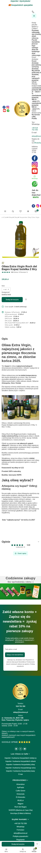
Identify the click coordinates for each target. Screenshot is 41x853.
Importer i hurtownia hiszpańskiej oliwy (20, 764)
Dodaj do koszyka (12, 299)
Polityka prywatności (20, 836)
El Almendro (20, 797)
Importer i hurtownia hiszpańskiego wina (21, 768)
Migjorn (20, 804)
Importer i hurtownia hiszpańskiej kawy (20, 771)
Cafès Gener (20, 791)
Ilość (3, 286)
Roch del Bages (20, 807)
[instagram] (37, 206)
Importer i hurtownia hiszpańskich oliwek (20, 761)
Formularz (20, 830)
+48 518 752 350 (20, 823)
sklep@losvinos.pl (20, 833)
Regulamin (20, 840)
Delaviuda (20, 794)
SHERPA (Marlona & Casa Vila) (20, 810)
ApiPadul (20, 787)
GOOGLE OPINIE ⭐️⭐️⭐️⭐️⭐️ (16, 742)
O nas (20, 774)
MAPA (36, 197)
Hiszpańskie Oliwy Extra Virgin (29, 217)
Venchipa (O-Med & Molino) (20, 813)
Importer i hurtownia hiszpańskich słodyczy (20, 758)
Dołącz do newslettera (15, 655)
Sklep (11, 217)
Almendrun (20, 784)
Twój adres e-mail (11, 649)
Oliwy (16, 217)
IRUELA (20, 800)
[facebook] (33, 206)
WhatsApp (20, 827)
